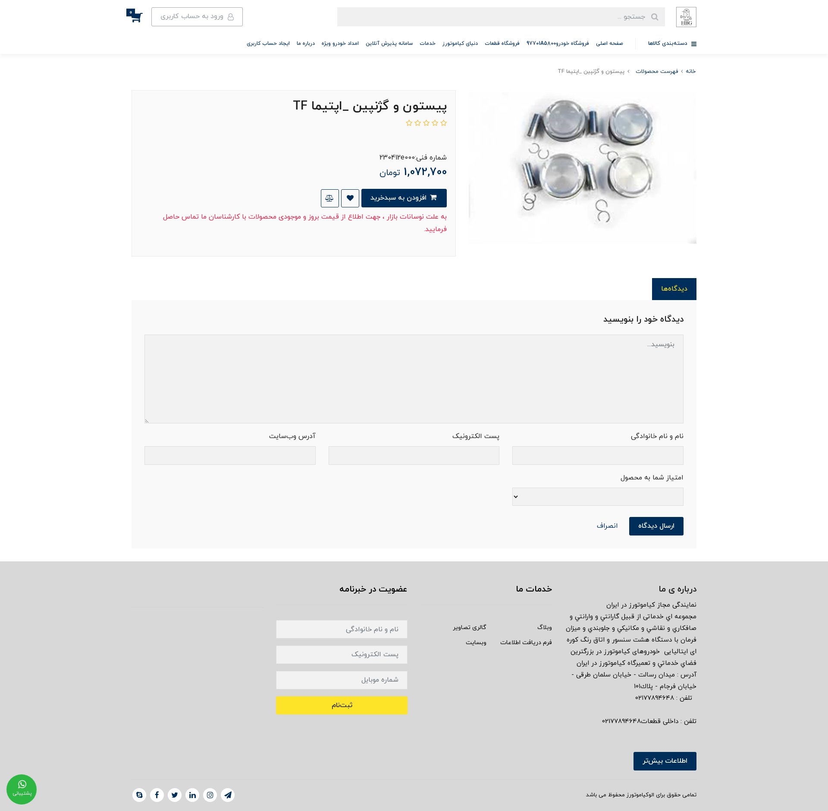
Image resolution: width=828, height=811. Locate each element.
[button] (141, 16)
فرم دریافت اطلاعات (526, 643)
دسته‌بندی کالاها (668, 43)
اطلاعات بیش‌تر (665, 761)
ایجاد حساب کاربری (268, 43)
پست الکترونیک (475, 436)
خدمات (428, 43)
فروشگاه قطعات (502, 43)
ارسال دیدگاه (656, 526)
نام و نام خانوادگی (657, 436)
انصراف (607, 526)
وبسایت (476, 643)
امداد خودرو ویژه (340, 43)
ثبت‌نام (342, 705)
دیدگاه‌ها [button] (674, 289)
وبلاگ (544, 627)
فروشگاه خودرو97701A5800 (558, 43)
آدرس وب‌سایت (292, 436)
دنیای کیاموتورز (460, 43)
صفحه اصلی (609, 43)
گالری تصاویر (469, 627)
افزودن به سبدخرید (399, 198)
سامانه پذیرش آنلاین (389, 43)
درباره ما (306, 43)
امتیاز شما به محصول (652, 477)
